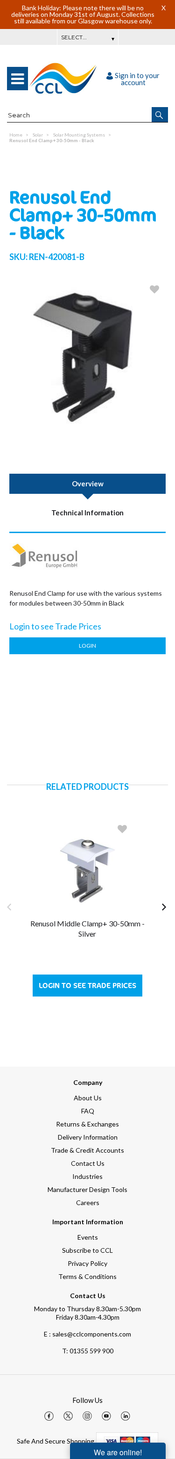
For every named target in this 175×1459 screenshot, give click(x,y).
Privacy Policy (87, 1263)
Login (87, 645)
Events (87, 1237)
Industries (87, 1176)
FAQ (87, 1111)
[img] (49, 1416)
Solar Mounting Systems (79, 134)
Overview (88, 483)
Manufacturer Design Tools (87, 1189)
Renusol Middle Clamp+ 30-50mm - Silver (87, 928)
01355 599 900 (87, 1351)
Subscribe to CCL (87, 1250)
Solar (38, 134)
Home (15, 134)
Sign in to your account (137, 79)
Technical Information (87, 512)
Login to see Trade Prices (87, 985)
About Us (88, 1098)
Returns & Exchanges (87, 1124)
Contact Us (88, 1163)
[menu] (17, 78)
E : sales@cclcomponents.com (87, 1334)
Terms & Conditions (87, 1276)
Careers (87, 1202)
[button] (160, 114)
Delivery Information (88, 1137)
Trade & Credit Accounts (87, 1150)
